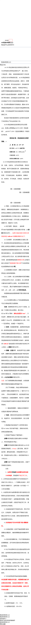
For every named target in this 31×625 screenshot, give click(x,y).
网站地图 (3, 624)
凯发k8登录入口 (6, 62)
